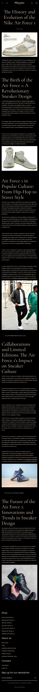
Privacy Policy (6, 653)
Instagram (5, 665)
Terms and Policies (19, 687)
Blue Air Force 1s (7, 625)
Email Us (4, 668)
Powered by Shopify (25, 683)
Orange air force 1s (8, 633)
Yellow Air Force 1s (8, 628)
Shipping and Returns (9, 648)
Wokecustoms (16, 683)
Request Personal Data (9, 656)
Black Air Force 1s (7, 617)
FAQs (3, 645)
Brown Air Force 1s (8, 620)
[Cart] (36, 3)
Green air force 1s (8, 631)
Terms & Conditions (8, 651)
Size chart (5, 642)
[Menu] (2, 3)
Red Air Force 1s (7, 623)
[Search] (7, 3)
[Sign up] (35, 678)
